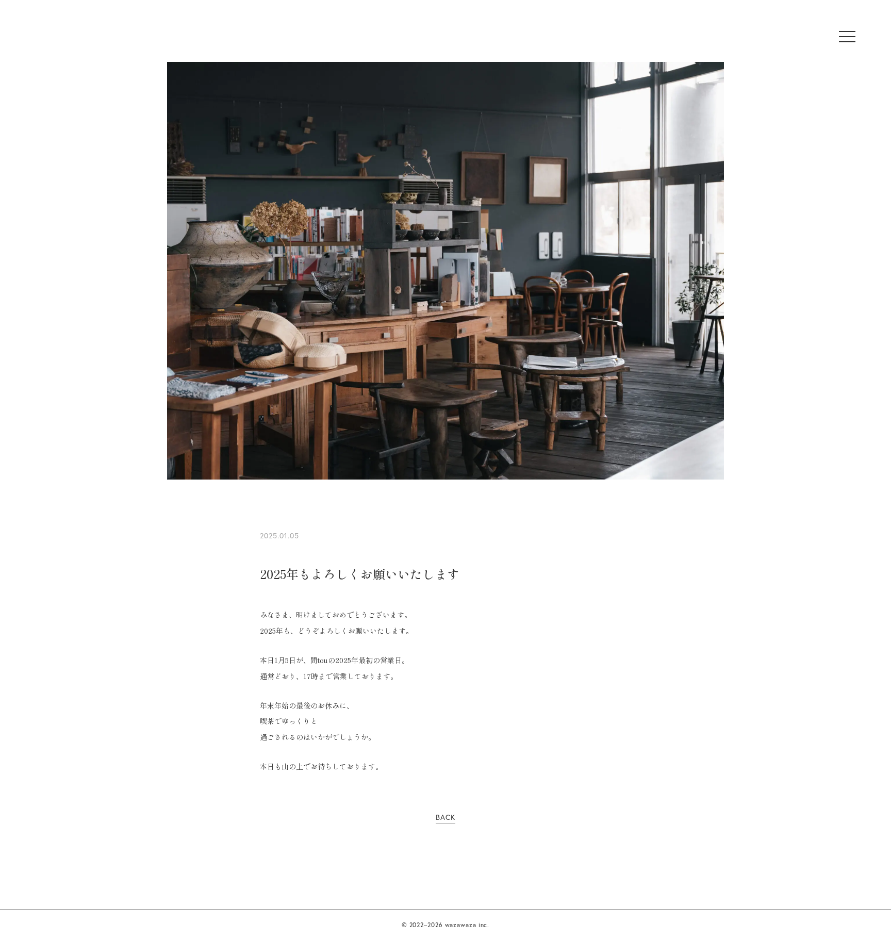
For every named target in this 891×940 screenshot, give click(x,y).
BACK (445, 817)
